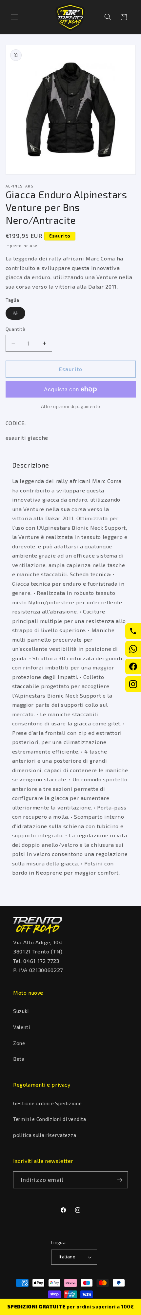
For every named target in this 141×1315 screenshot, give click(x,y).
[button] (14, 17)
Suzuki (21, 1011)
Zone (19, 1043)
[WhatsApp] (133, 649)
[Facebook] (133, 666)
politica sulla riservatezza (44, 1135)
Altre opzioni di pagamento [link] (70, 406)
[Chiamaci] (133, 631)
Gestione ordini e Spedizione (47, 1103)
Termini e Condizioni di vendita (49, 1119)
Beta (19, 1059)
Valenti (21, 1027)
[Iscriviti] (120, 1179)
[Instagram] (133, 684)
